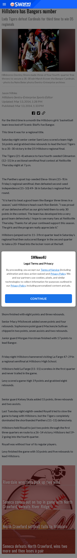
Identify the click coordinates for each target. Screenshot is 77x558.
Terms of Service (50, 269)
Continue (38, 298)
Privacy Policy (58, 273)
